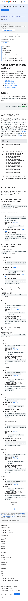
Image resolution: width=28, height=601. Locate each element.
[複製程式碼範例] (25, 104)
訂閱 (17, 594)
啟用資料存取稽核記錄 (11, 87)
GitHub (2, 555)
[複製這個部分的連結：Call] (5, 341)
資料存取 (24, 131)
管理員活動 (19, 135)
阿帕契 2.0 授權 (17, 514)
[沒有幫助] (13, 40)
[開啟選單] (2, 2)
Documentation (9, 34)
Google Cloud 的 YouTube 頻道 (8, 578)
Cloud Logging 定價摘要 (11, 85)
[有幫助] (11, 40)
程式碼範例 (3, 560)
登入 (25, 1)
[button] (14, 19)
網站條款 (15, 586)
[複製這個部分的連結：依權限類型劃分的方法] (20, 115)
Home (2, 34)
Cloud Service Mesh (11, 6)
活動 (2, 573)
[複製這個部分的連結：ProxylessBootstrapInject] (18, 421)
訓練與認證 (3, 564)
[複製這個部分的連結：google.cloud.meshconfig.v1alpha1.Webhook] (15, 330)
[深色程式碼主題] (22, 104)
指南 (19, 36)
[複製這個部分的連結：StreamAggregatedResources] (18, 212)
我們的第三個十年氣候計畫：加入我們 (11, 590)
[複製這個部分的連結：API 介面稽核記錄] (16, 187)
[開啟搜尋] (19, 2)
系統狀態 (3, 548)
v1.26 (22, 6)
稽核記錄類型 (8, 80)
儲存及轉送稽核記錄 (10, 83)
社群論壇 (3, 541)
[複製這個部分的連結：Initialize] (8, 301)
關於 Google (4, 586)
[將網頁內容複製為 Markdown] (18, 68)
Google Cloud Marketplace (7, 532)
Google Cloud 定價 (5, 530)
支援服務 (3, 543)
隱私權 (9, 586)
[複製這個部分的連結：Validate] (7, 476)
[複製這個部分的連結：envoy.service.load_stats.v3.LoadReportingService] (18, 246)
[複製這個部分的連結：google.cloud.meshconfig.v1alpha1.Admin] (14, 290)
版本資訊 (3, 546)
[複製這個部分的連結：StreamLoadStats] (12, 257)
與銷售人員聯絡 (5, 535)
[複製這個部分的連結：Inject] (6, 394)
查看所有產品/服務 (5, 527)
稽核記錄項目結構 (9, 82)
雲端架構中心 (4, 562)
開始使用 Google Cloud (6, 557)
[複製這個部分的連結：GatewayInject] (11, 367)
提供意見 (5, 42)
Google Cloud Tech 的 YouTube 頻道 (9, 580)
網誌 (2, 571)
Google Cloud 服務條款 (7, 588)
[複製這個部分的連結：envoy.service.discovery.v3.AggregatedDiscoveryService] (23, 201)
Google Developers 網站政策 (8, 516)
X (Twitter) (3, 576)
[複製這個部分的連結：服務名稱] (9, 93)
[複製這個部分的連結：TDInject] (7, 450)
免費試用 (5, 10)
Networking (16, 34)
